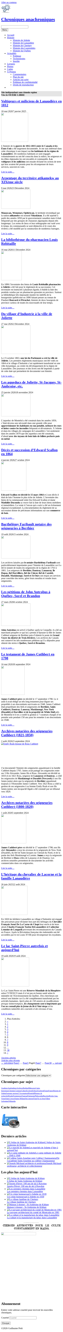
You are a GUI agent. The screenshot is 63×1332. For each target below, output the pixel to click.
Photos (10, 66)
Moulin (10, 1096)
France (50, 1091)
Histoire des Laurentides (24, 48)
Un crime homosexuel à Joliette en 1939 (25, 1196)
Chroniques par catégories (13, 1075)
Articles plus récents (10, 1060)
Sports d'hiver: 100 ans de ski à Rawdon (25, 1186)
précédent (7, 1063)
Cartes (10, 69)
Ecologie (29, 1091)
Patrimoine (31, 1096)
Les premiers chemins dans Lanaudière (25, 1191)
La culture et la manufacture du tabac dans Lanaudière (32, 1217)
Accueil (10, 35)
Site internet (29, 1099)
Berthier (25, 1088)
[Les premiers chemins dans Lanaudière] (26, 1189)
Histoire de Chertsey (22, 45)
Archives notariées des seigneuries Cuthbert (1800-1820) (26, 805)
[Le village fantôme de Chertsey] (22, 1199)
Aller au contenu (9, 2)
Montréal (31, 1093)
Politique (17, 56)
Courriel (5, 1317)
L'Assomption (23, 1093)
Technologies (19, 58)
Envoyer (5, 1323)
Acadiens (4, 1088)
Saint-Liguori (10, 1099)
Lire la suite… (7, 172)
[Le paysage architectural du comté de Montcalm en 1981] (34, 1210)
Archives (20, 1088)
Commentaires (19, 74)
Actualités (11, 53)
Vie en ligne (41, 1099)
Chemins (12, 1091)
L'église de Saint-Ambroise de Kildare (24, 1181)
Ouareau (24, 1096)
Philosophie (39, 1096)
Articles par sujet (20, 79)
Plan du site (18, 77)
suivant (57, 1063)
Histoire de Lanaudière (23, 43)
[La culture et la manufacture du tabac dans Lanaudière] (33, 1215)
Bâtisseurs (32, 1088)
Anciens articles (8, 1058)
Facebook (40, 1091)
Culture (23, 1091)
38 (8, 1050)
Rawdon (46, 1096)
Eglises (34, 1091)
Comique (18, 1091)
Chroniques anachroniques (28, 19)
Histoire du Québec (22, 50)
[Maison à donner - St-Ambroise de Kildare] (28, 1204)
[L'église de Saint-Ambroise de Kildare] (26, 1178)
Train (35, 1099)
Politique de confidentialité (25, 82)
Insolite (16, 61)
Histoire (10, 37)
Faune (46, 1091)
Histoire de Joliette (21, 40)
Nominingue (17, 1096)
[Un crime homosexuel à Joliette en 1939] (26, 1194)
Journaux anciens (12, 1093)
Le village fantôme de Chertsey (21, 1202)
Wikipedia (12, 1101)
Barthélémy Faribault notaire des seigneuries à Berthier (26, 526)
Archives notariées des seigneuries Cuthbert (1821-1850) (26, 733)
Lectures (11, 64)
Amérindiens (12, 1088)
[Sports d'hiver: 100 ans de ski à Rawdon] (27, 1183)
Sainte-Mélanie (20, 1099)
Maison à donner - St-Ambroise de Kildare (26, 1207)
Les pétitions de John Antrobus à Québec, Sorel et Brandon (25, 594)
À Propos (11, 71)
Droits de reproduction (23, 85)
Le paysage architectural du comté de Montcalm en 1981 (33, 1212)
